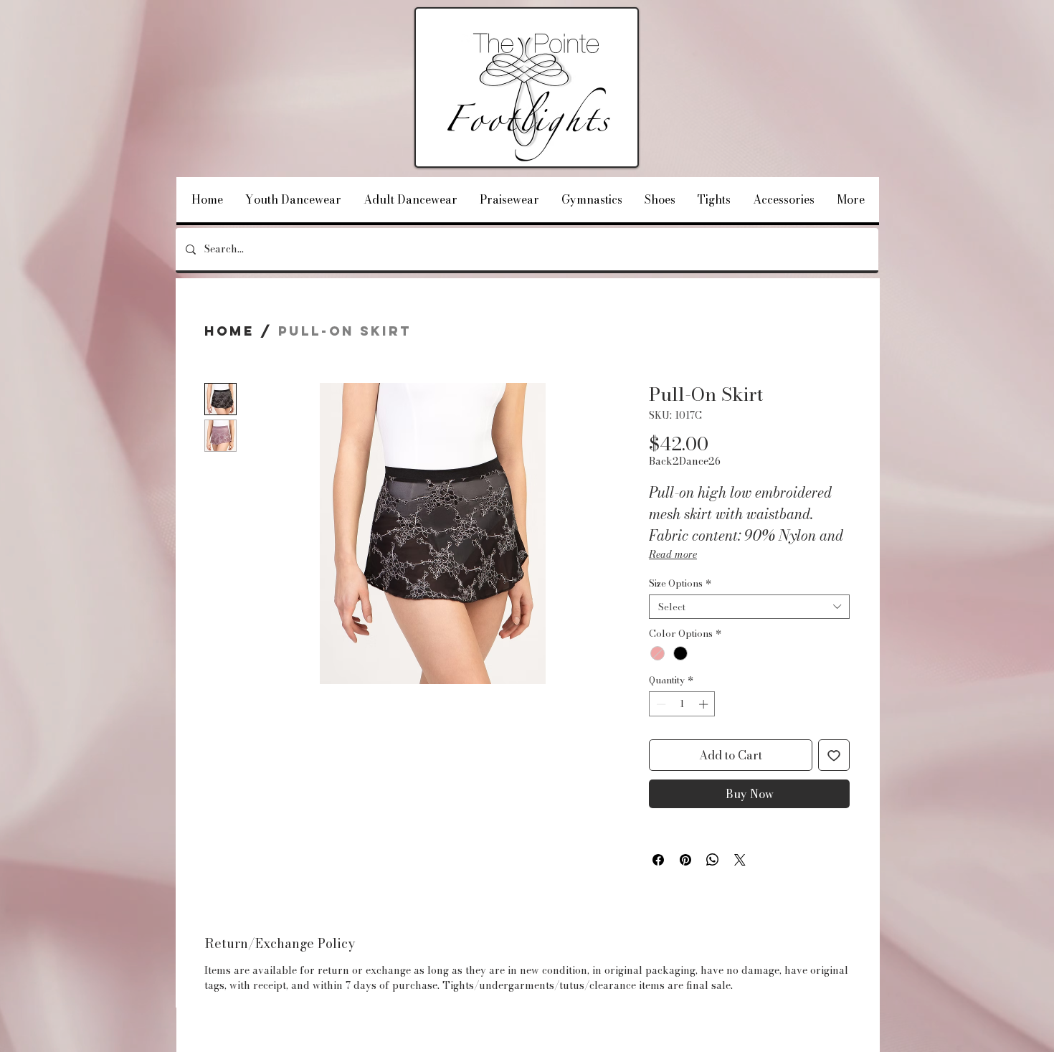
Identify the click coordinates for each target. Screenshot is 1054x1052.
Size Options (680, 583)
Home (229, 331)
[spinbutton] (682, 704)
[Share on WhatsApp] (712, 859)
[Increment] (704, 704)
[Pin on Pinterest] (685, 859)
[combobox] (749, 606)
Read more (673, 554)
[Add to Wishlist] (834, 755)
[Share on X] (740, 859)
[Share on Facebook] (658, 859)
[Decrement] (659, 704)
